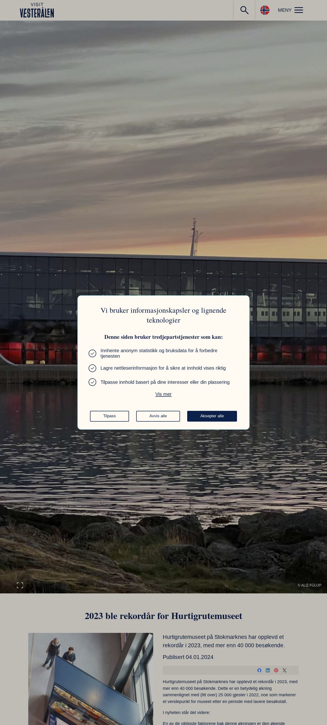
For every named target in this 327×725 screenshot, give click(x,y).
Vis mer (163, 394)
